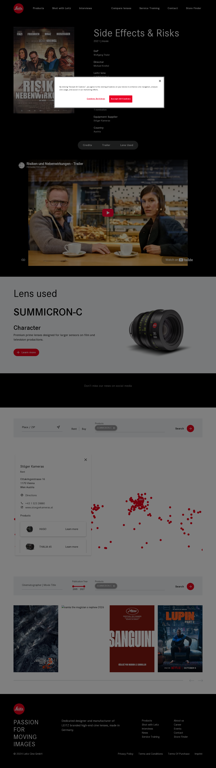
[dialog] (109, 92)
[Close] (160, 81)
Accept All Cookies (120, 99)
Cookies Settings (96, 98)
